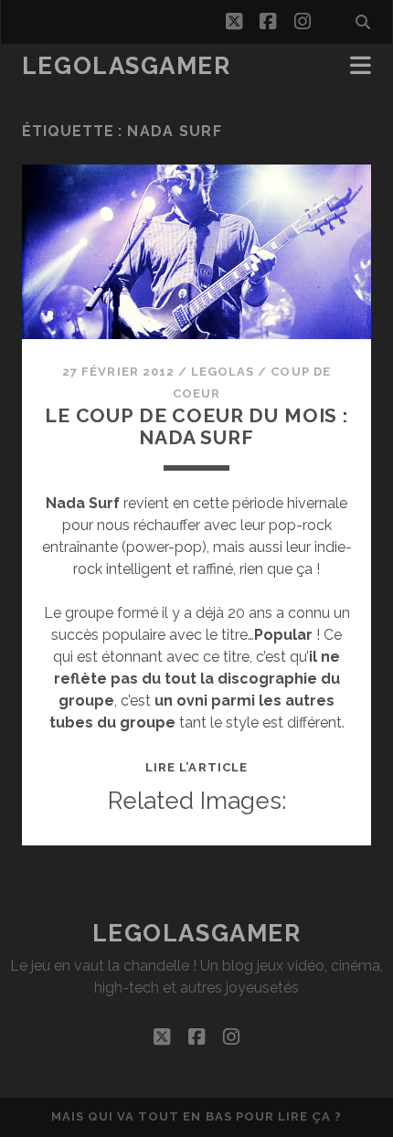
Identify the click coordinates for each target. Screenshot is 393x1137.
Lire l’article (196, 767)
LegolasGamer (126, 66)
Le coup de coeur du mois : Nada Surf (196, 426)
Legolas (222, 371)
